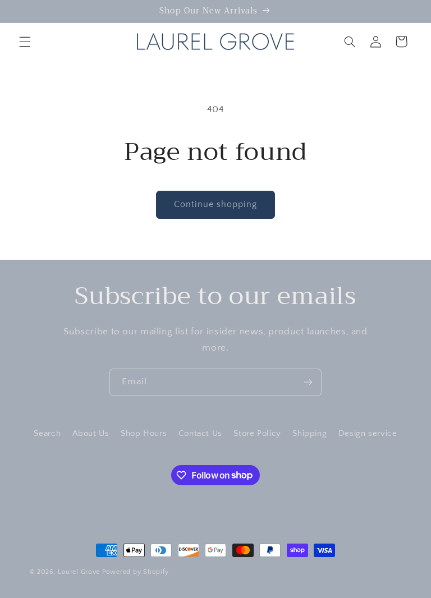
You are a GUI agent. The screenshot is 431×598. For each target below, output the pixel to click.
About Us (90, 433)
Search (47, 433)
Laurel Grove (79, 572)
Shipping (309, 433)
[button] (25, 41)
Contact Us (200, 433)
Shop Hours (144, 433)
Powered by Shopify (135, 572)
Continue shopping (216, 204)
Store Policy (257, 433)
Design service (367, 433)
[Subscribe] (308, 382)
